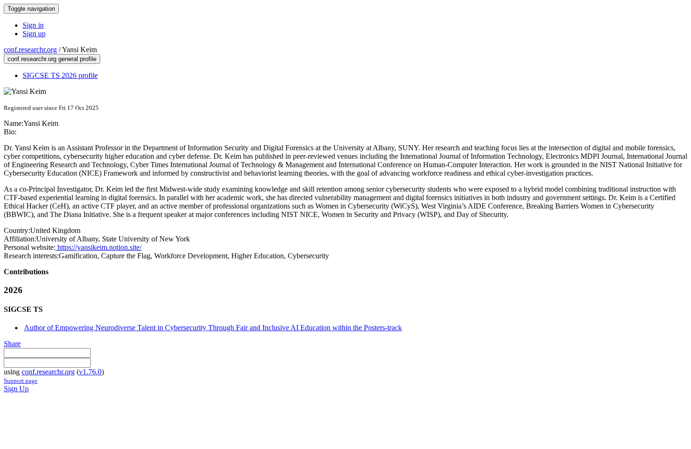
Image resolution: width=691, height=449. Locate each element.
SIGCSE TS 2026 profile (60, 75)
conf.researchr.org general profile (52, 58)
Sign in (33, 25)
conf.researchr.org (30, 50)
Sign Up (16, 389)
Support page (21, 380)
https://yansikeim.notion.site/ (98, 247)
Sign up (34, 34)
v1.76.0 (90, 372)
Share (12, 344)
